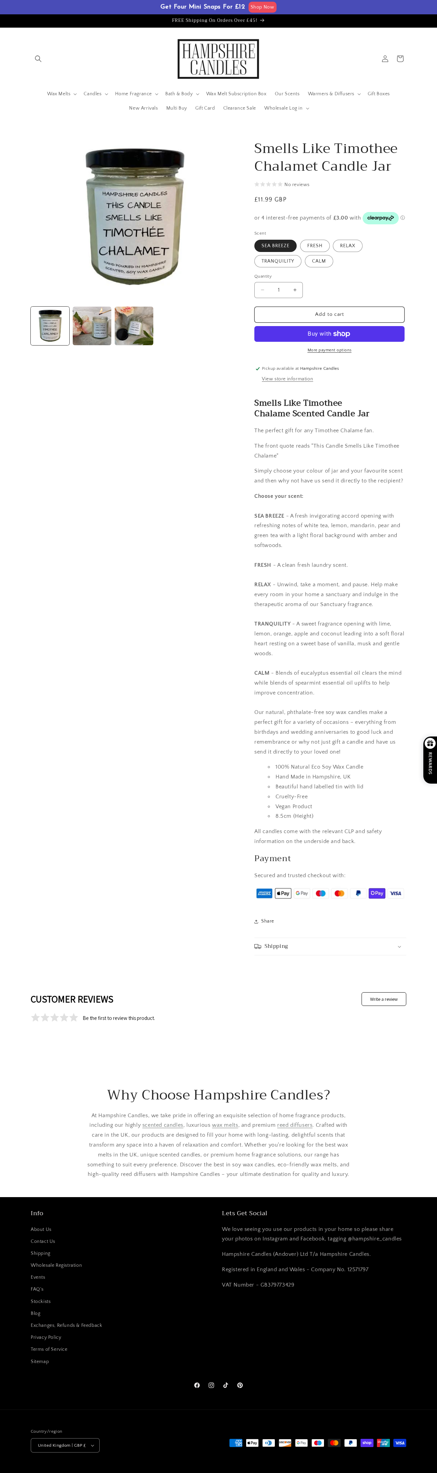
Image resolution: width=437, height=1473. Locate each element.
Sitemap (40, 1361)
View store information (287, 379)
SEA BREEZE (276, 246)
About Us (41, 1229)
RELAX (347, 246)
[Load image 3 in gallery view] (134, 326)
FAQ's (37, 1289)
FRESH (315, 246)
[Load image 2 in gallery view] (92, 326)
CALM (319, 261)
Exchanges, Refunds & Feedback (66, 1325)
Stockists (41, 1301)
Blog (35, 1313)
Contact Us (43, 1241)
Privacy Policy (46, 1337)
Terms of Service (49, 1349)
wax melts (225, 1125)
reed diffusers (294, 1125)
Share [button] (267, 921)
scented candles (162, 1125)
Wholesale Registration (56, 1265)
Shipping (41, 1253)
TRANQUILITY (278, 261)
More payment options (330, 350)
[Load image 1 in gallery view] (50, 326)
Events (38, 1277)
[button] (38, 58)
